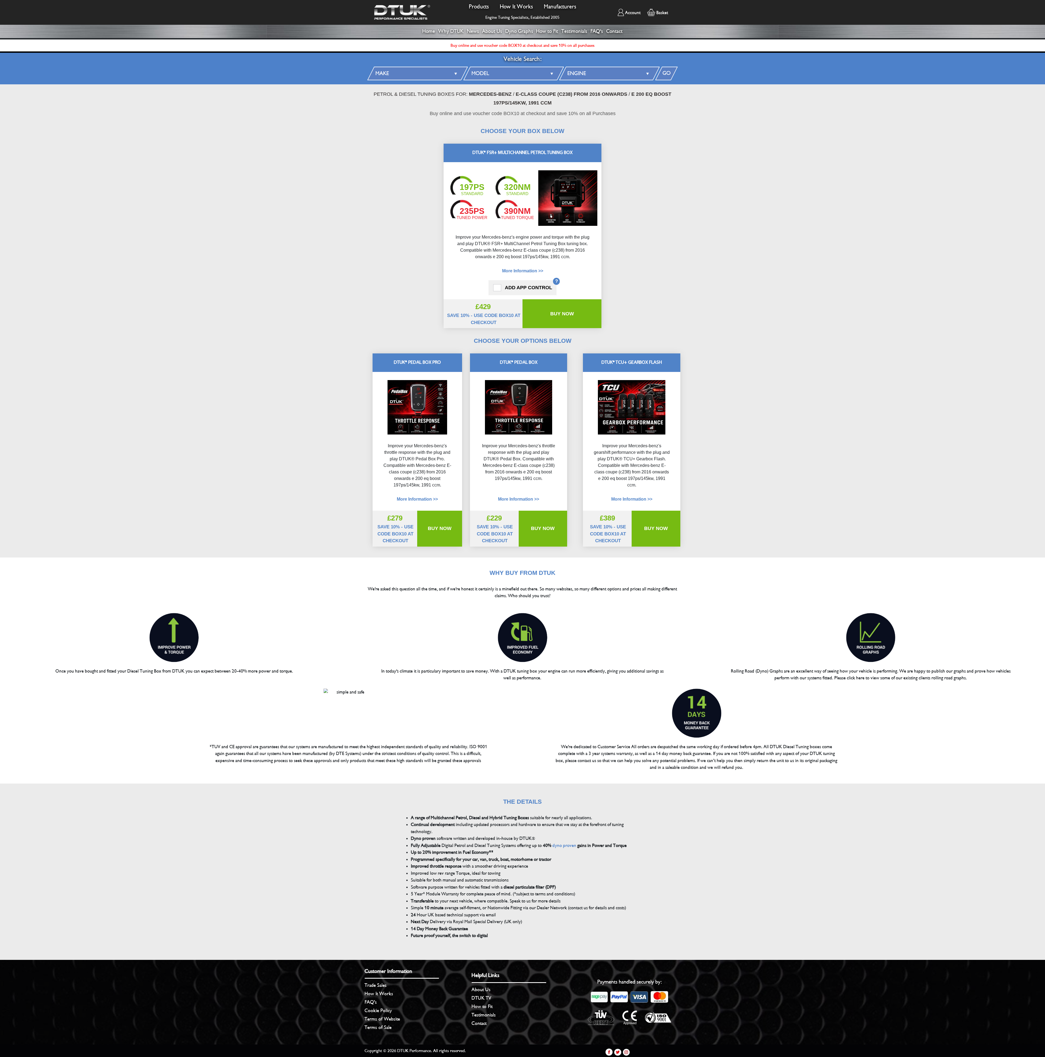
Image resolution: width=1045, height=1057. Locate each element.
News (473, 31)
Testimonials (574, 31)
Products (479, 6)
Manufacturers (560, 6)
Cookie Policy (378, 1010)
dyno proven (564, 845)
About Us (492, 31)
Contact (614, 31)
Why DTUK (451, 31)
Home (428, 31)
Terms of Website (382, 1019)
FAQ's (597, 31)
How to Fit (547, 31)
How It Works (516, 6)
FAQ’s (371, 1002)
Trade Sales (376, 985)
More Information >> (522, 271)
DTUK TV (481, 998)
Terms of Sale (378, 1027)
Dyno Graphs (519, 31)
